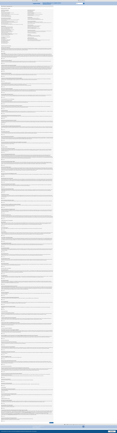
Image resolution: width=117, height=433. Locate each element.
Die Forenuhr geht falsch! (4, 20)
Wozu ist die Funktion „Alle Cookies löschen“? (6, 16)
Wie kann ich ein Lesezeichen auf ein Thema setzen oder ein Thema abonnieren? (37, 31)
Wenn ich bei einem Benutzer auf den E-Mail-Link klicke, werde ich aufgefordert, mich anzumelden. (12, 24)
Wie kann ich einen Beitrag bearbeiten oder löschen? (7, 27)
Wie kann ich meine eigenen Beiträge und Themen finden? (34, 28)
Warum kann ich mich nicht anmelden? (5, 13)
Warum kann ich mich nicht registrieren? (5, 12)
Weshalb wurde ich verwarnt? (4, 32)
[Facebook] (83, 426)
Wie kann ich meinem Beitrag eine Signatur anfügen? (7, 28)
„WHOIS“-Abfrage (6, 411)
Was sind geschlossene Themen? (5, 42)
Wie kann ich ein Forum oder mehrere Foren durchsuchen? (34, 25)
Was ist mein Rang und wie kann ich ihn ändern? (6, 23)
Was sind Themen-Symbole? (4, 43)
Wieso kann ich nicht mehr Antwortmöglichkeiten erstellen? (7, 29)
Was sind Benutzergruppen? (31, 12)
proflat (34, 427)
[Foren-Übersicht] (37, 3)
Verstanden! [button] (112, 431)
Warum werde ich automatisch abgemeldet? (6, 15)
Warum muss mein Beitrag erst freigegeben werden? (7, 34)
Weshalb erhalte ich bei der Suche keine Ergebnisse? (33, 26)
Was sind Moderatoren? (30, 11)
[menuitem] (37, 0)
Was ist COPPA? (3, 11)
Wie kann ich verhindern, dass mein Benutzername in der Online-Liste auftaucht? (10, 19)
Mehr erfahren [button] (34, 431)
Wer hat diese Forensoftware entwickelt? (32, 38)
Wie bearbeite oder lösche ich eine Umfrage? (6, 30)
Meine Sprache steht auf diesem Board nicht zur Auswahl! (7, 21)
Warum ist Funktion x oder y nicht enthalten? (32, 39)
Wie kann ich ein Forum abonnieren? (32, 32)
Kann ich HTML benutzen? (4, 38)
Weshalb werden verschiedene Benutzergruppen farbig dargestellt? (35, 14)
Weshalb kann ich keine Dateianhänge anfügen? (6, 31)
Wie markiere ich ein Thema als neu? (5, 35)
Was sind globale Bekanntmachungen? (5, 40)
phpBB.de (40, 426)
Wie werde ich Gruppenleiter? (31, 13)
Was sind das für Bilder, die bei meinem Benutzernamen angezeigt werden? (9, 22)
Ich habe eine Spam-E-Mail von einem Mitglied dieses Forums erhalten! (35, 19)
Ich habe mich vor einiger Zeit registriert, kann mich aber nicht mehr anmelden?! (10, 14)
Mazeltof (37, 427)
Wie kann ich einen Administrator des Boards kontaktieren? (34, 40)
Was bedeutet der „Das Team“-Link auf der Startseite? (34, 15)
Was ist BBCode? (3, 37)
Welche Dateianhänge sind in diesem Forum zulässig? (34, 35)
